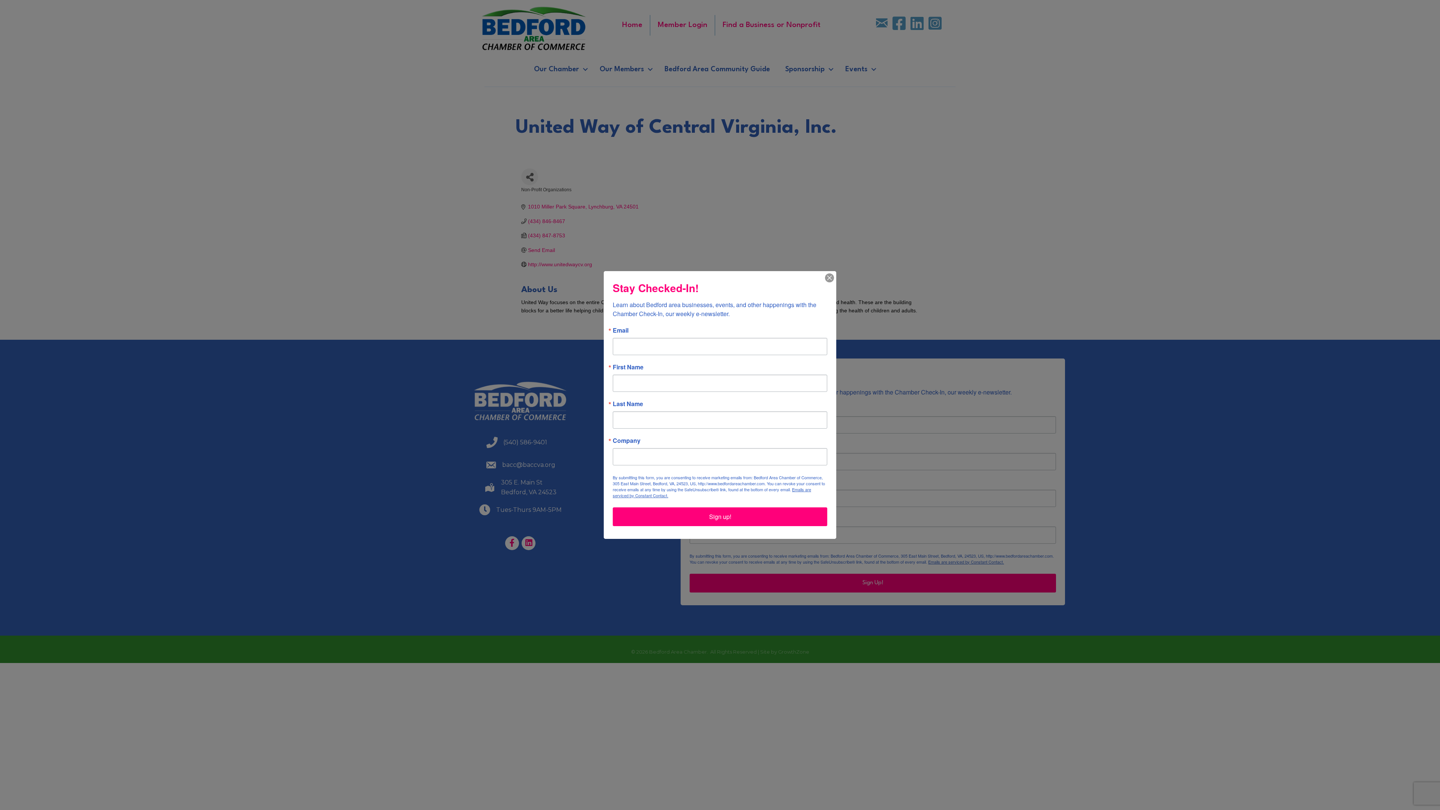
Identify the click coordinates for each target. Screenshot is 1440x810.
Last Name (628, 404)
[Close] (829, 277)
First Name (628, 367)
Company (626, 441)
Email (620, 330)
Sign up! (720, 516)
